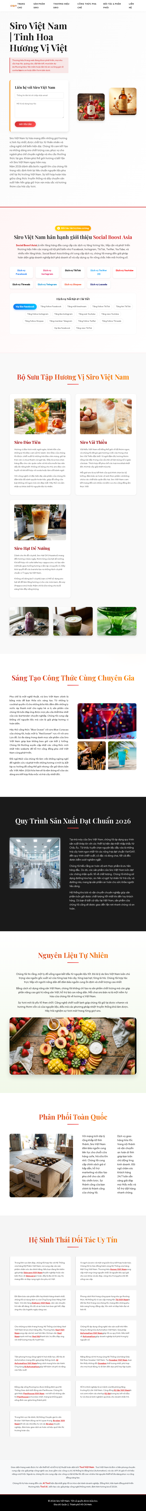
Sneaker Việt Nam (118, 1360)
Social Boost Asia (26, 245)
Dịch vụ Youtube (124, 270)
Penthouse (22, 1397)
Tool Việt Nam (86, 1467)
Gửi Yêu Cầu (25, 124)
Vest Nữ (36, 1336)
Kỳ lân (108, 1393)
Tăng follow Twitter (87, 321)
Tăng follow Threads (111, 321)
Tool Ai (44, 1486)
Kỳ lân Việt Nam (122, 1390)
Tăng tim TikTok (123, 306)
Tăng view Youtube (110, 314)
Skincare (30, 1276)
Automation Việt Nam (91, 1333)
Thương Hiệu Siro (61, 6)
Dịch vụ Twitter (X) (99, 272)
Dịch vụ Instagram (47, 272)
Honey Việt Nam (118, 1269)
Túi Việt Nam (121, 1299)
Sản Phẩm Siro (39, 6)
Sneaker (102, 1363)
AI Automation (31, 1366)
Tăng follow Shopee (34, 321)
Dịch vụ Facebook (21, 272)
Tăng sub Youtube (87, 314)
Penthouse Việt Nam (33, 1393)
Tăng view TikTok (84, 328)
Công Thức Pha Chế (86, 6)
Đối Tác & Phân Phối (112, 6)
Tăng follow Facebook (50, 306)
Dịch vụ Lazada (98, 284)
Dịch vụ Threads (21, 284)
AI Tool (46, 1483)
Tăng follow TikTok (101, 306)
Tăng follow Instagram (37, 314)
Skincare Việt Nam (33, 1272)
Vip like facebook (25, 306)
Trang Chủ (21, 6)
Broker (49, 1424)
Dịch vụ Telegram (47, 284)
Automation (89, 1336)
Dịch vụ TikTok (73, 270)
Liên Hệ (131, 6)
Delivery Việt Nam (41, 1303)
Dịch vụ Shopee (73, 284)
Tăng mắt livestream (76, 306)
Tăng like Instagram (63, 314)
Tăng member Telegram (60, 321)
